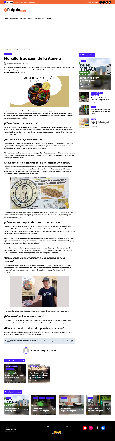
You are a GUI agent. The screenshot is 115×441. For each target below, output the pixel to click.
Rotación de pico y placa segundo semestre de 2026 (89, 80)
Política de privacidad (10, 429)
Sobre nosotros (39, 18)
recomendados (7, 54)
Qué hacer (14, 366)
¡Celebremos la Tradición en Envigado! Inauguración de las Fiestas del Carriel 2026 (14, 376)
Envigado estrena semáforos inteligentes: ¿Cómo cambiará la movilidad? (101, 111)
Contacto (48, 18)
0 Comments (84, 86)
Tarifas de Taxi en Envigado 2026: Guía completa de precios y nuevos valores (100, 124)
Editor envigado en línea (45, 350)
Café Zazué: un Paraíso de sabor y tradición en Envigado (38, 375)
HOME (6, 18)
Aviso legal (7, 427)
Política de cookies (9, 431)
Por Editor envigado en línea (14, 63)
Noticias (8, 366)
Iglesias (30, 18)
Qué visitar (13, 18)
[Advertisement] (57, 32)
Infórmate (63, 398)
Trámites (22, 18)
